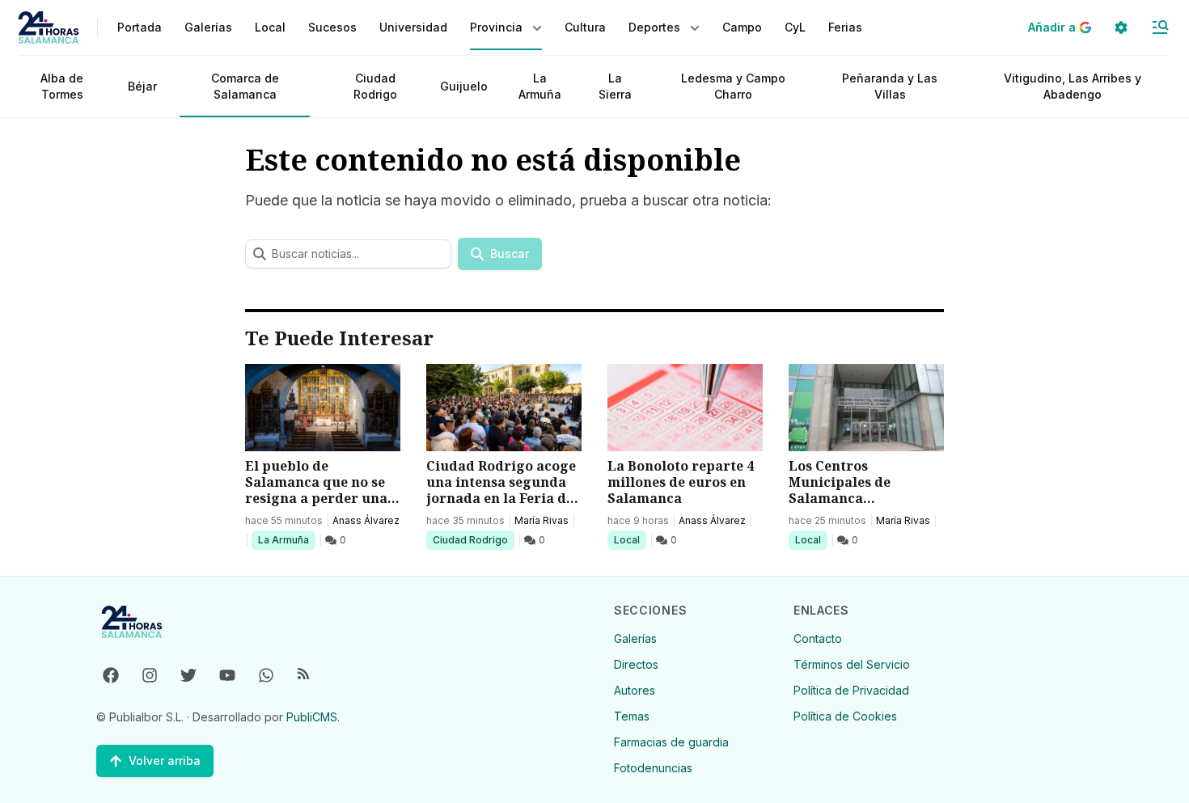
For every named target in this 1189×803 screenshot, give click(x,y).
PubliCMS (311, 717)
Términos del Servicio (851, 664)
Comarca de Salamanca (245, 86)
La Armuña (539, 86)
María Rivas (541, 520)
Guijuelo (464, 86)
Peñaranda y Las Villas (889, 86)
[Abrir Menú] (1160, 27)
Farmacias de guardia (671, 742)
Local (629, 539)
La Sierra (615, 86)
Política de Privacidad (851, 690)
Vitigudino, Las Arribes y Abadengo (1072, 86)
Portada (139, 27)
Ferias (845, 27)
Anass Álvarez (366, 520)
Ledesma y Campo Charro (733, 86)
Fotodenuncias (653, 768)
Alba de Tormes (61, 86)
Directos (636, 664)
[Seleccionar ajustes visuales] (1121, 27)
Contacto (817, 638)
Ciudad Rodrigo (375, 86)
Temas (632, 716)
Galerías (208, 27)
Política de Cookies (845, 716)
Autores (634, 690)
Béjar (142, 86)
